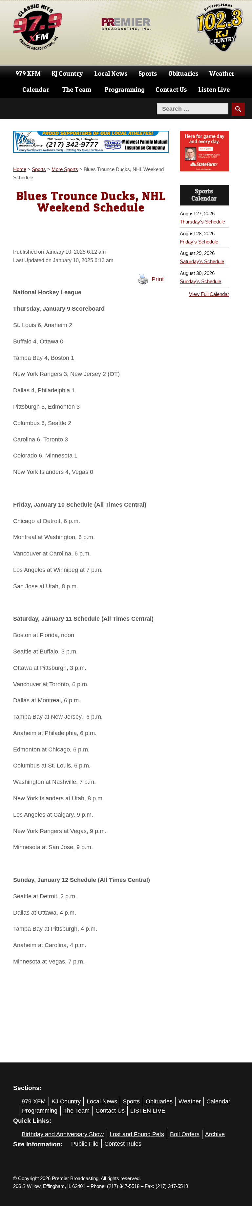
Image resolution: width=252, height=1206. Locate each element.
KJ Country (67, 73)
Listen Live (214, 89)
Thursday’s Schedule (202, 221)
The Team (76, 89)
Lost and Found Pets (137, 1134)
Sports (147, 73)
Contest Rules (122, 1143)
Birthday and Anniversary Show (63, 1134)
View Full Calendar (209, 294)
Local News (111, 73)
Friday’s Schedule (199, 241)
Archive (215, 1134)
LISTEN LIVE (147, 1110)
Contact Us (171, 89)
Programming (124, 89)
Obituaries (183, 73)
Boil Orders (185, 1134)
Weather (221, 73)
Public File (84, 1143)
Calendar (35, 89)
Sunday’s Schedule (200, 281)
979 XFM (28, 73)
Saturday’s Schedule (202, 261)
